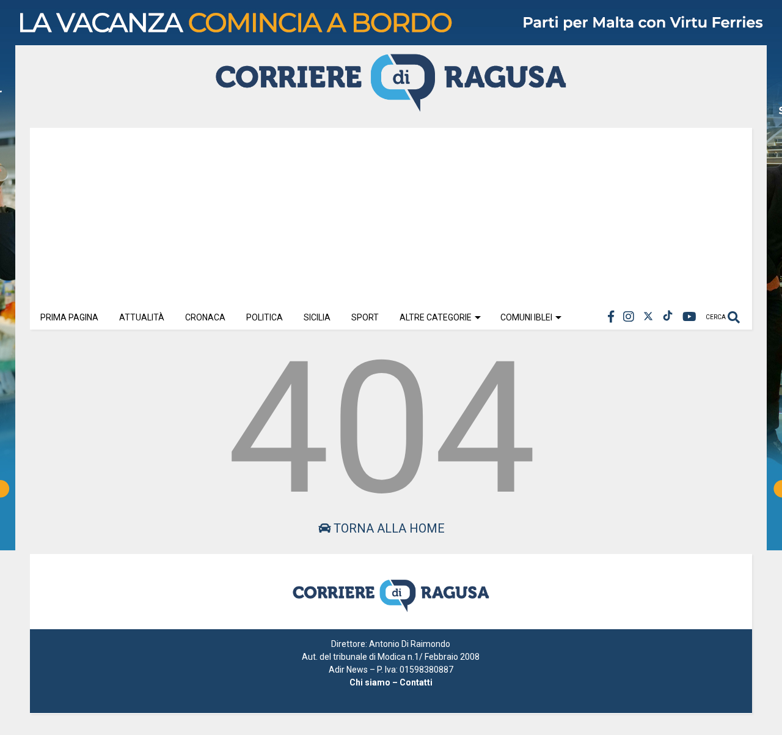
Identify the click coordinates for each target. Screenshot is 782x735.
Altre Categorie (436, 317)
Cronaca (205, 317)
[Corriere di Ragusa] (391, 106)
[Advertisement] (391, 213)
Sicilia (317, 317)
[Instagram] (628, 317)
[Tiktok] (667, 317)
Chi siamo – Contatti (391, 682)
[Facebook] (611, 317)
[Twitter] (648, 317)
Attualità (141, 317)
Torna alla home (388, 528)
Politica (264, 317)
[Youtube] (689, 317)
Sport (365, 317)
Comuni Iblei (526, 317)
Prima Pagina (69, 317)
